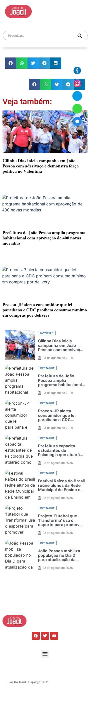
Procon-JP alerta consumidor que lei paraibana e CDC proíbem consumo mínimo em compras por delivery (44, 309)
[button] (10, 63)
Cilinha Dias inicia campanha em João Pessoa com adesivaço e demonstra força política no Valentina (40, 165)
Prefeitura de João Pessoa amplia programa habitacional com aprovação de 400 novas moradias (44, 237)
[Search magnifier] (79, 35)
